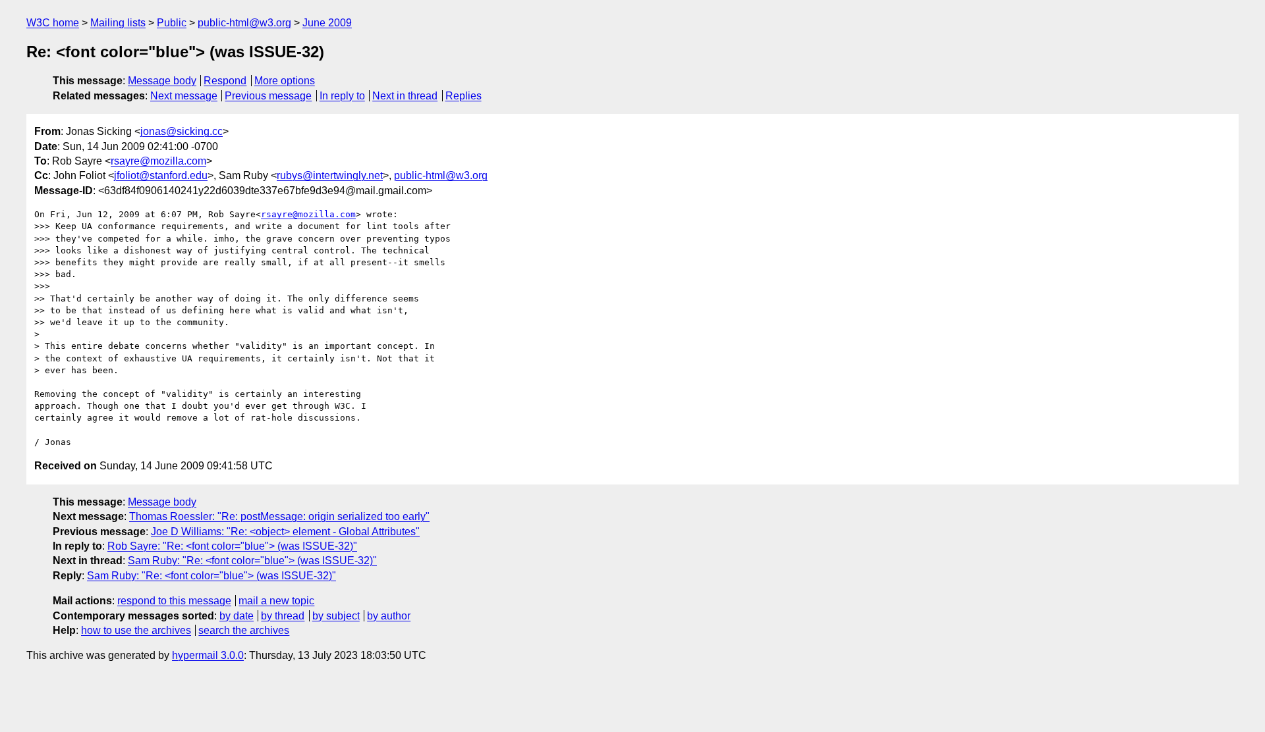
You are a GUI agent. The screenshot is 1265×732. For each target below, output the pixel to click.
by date (236, 615)
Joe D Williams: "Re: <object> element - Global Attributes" (285, 531)
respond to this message (174, 600)
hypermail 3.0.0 (208, 655)
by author (388, 615)
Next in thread (404, 95)
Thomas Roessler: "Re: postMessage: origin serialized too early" (279, 516)
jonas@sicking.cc (181, 131)
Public (171, 22)
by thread (282, 615)
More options (284, 80)
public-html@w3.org (244, 22)
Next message (183, 95)
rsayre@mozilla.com (158, 161)
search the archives (243, 630)
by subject (336, 615)
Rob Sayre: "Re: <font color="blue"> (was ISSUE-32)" (232, 546)
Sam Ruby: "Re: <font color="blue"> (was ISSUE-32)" (252, 560)
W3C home (52, 22)
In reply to (342, 95)
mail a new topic (276, 600)
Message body (162, 80)
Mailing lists (118, 22)
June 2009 (327, 22)
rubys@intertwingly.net (330, 175)
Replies (463, 95)
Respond (225, 80)
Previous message (268, 95)
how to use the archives (136, 630)
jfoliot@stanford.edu (161, 175)
